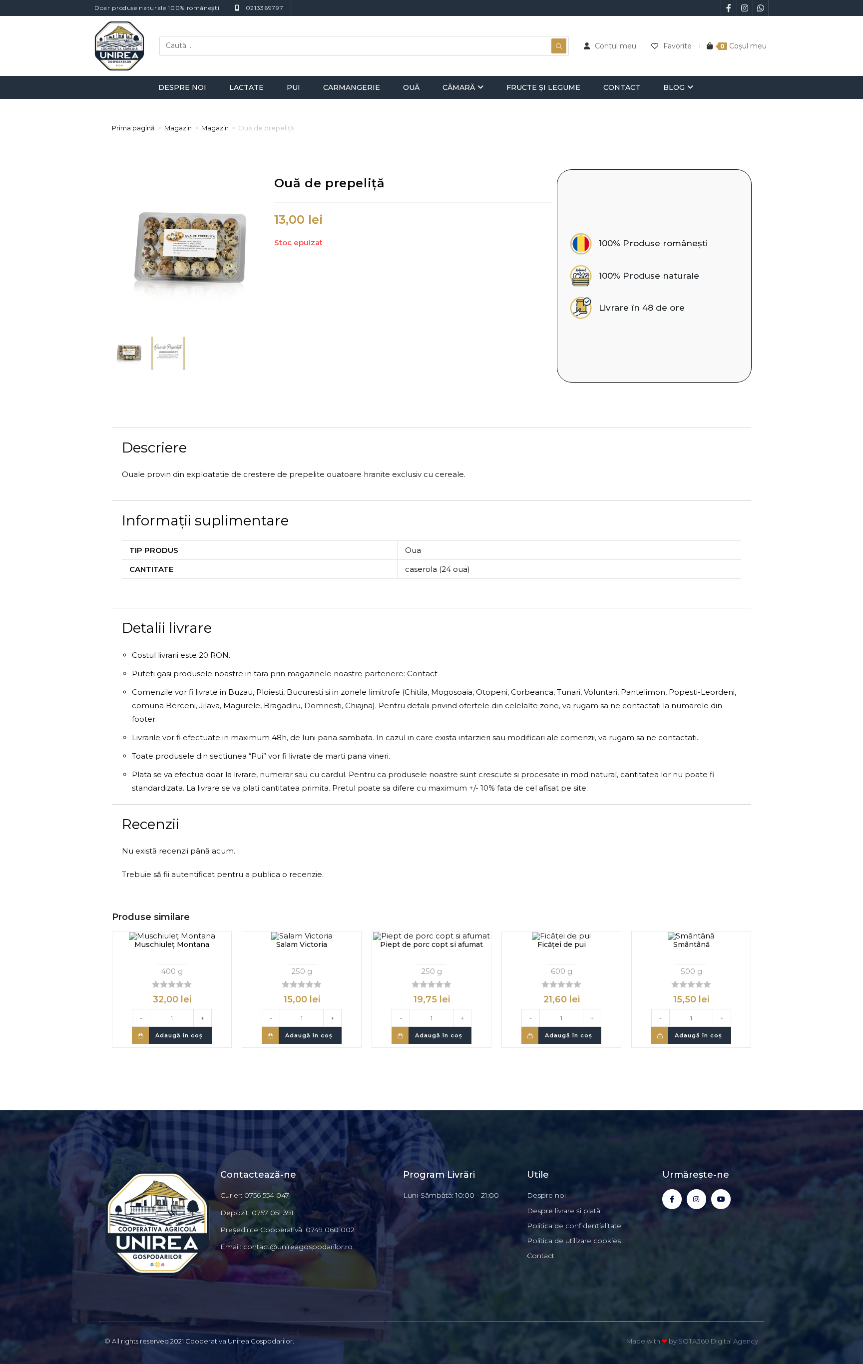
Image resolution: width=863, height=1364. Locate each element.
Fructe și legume (543, 87)
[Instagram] (696, 1199)
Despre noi (182, 87)
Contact (621, 87)
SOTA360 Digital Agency (718, 1341)
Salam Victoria (301, 944)
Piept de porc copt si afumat (431, 944)
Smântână (691, 944)
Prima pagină (133, 128)
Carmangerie (351, 87)
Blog (674, 87)
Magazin (178, 128)
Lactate (246, 87)
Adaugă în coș (179, 1035)
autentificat (193, 874)
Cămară (458, 87)
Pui (293, 87)
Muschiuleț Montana (171, 944)
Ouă (411, 87)
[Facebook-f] (672, 1199)
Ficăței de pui (561, 944)
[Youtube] (721, 1199)
